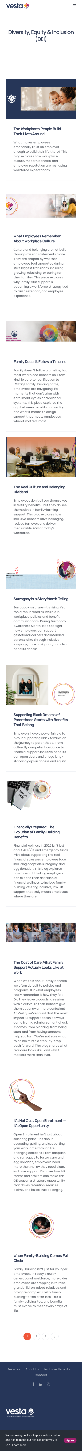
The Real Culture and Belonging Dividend (39, 489)
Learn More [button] (19, 1445)
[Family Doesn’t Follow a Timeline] (41, 331)
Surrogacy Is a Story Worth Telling (41, 598)
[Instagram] (48, 1384)
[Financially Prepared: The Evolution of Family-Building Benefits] (41, 797)
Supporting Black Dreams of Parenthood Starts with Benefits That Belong (41, 720)
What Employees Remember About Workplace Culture (37, 238)
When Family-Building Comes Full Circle (41, 1258)
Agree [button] (70, 1440)
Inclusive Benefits (57, 1369)
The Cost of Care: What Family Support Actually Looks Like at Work (39, 967)
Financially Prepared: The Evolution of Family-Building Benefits (36, 832)
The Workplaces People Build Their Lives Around (37, 131)
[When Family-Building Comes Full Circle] (41, 1225)
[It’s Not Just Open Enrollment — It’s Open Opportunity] (41, 1090)
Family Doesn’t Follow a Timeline (40, 361)
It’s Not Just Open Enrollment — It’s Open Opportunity (40, 1123)
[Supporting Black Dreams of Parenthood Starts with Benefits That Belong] (41, 684)
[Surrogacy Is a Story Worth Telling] (41, 568)
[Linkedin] (40, 1384)
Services (13, 1369)
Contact (41, 1375)
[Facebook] (33, 1384)
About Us (32, 1369)
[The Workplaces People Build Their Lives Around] (41, 98)
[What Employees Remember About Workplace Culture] (41, 206)
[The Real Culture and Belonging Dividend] (41, 457)
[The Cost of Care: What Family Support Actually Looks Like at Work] (41, 932)
